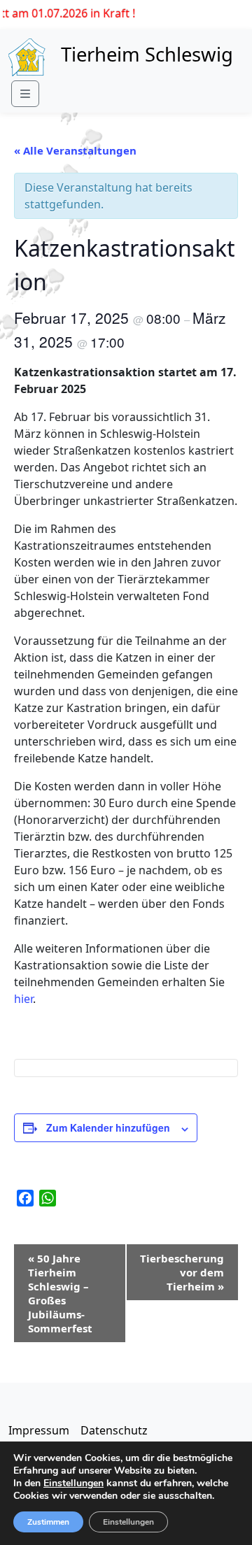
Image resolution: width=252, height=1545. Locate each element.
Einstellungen (73, 1483)
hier (23, 998)
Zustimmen (48, 1522)
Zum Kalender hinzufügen (108, 1127)
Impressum (38, 1430)
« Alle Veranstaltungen (75, 150)
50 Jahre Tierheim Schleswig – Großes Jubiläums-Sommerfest (60, 1293)
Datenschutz (114, 1430)
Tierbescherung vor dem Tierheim (182, 1272)
